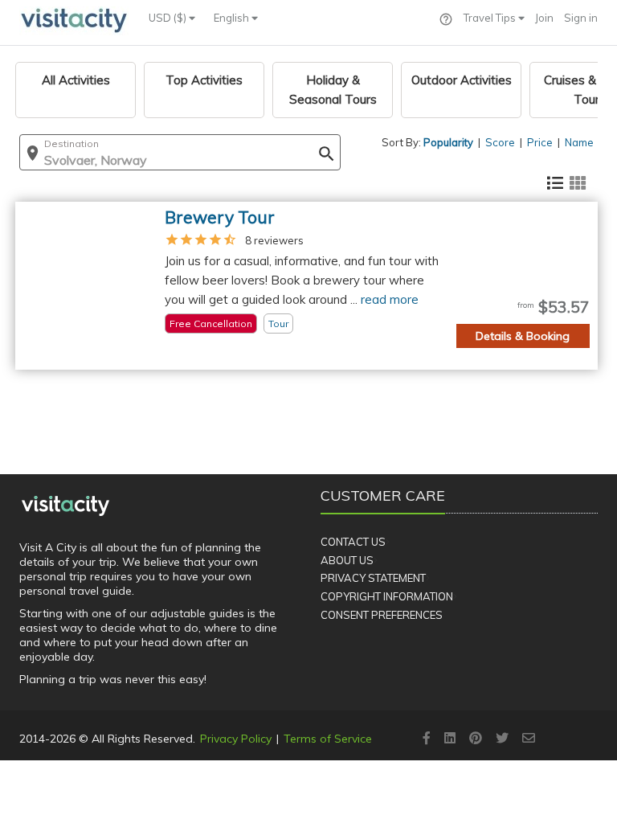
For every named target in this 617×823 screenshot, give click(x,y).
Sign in (581, 17)
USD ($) (169, 17)
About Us (347, 560)
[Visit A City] (65, 505)
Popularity (448, 142)
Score (500, 142)
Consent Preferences (382, 614)
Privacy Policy (236, 738)
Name (579, 142)
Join (544, 17)
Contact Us (353, 541)
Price (540, 142)
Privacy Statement (373, 577)
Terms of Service (328, 738)
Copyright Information (387, 596)
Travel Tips (491, 17)
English (232, 17)
